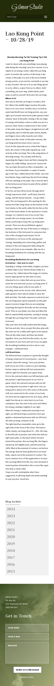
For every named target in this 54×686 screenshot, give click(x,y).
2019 (11, 543)
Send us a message (27, 669)
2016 (11, 564)
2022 (11, 523)
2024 (11, 509)
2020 (11, 536)
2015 (11, 571)
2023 (11, 516)
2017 (11, 557)
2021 (11, 529)
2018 (11, 550)
